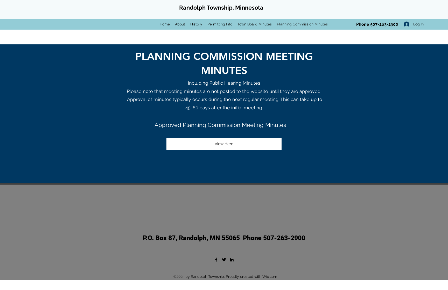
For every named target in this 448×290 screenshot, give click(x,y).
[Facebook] (216, 259)
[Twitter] (224, 259)
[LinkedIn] (231, 259)
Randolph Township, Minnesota (221, 7)
